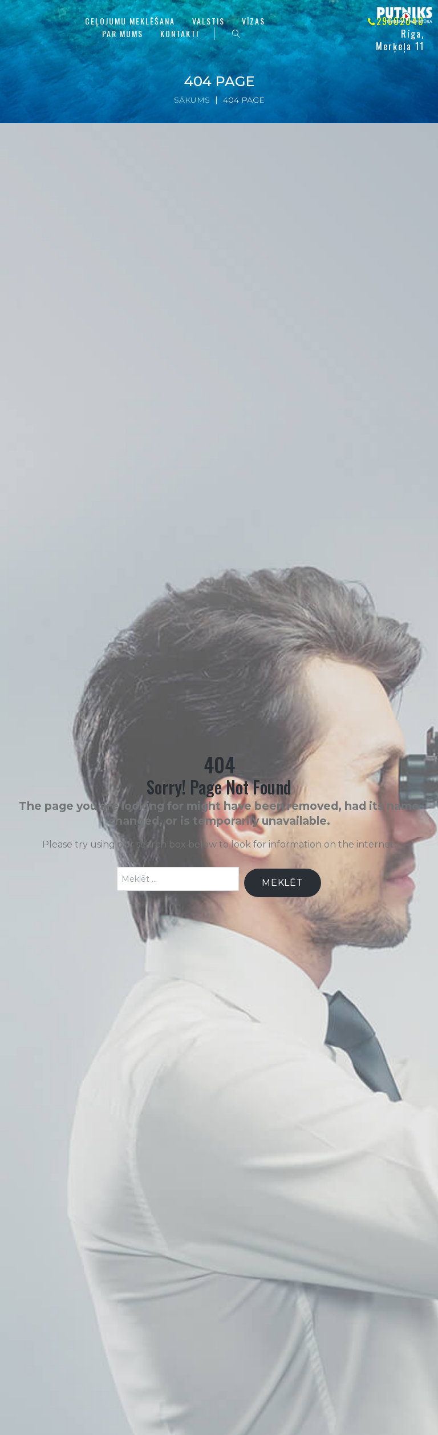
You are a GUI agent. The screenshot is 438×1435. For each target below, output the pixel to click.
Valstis (208, 21)
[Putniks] (404, 15)
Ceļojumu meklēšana (130, 21)
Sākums (192, 100)
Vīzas (253, 21)
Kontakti (179, 33)
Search (236, 33)
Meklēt (282, 882)
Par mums (122, 33)
